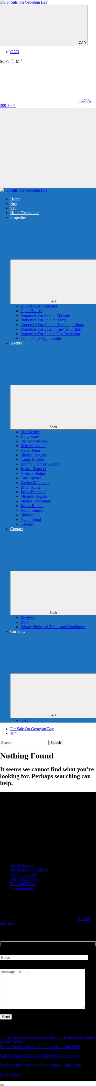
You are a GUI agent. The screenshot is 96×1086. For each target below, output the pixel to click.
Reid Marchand (33, 445)
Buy (13, 203)
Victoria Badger (33, 473)
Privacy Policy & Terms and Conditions (52, 627)
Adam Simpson (33, 510)
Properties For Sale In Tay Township (50, 334)
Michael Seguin (33, 455)
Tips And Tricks (23, 884)
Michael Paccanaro (35, 501)
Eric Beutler (30, 432)
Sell (13, 208)
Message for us (12, 966)
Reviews (27, 617)
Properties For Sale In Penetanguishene (52, 324)
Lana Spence (30, 478)
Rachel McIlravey (34, 482)
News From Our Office (29, 870)
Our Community (23, 874)
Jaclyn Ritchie (31, 505)
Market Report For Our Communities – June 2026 (41, 1065)
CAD (82, 43)
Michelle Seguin (33, 496)
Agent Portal (30, 519)
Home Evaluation (24, 213)
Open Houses (31, 311)
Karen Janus (30, 450)
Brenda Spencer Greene (39, 464)
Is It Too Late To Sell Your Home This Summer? (40, 1056)
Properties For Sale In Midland (45, 315)
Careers (26, 524)
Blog (24, 622)
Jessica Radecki (33, 469)
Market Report (22, 865)
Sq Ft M (11, 61)
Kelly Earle (29, 436)
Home (15, 199)
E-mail (5, 952)
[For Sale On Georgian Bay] (24, 2)
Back (53, 301)
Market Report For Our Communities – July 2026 (40, 1046)
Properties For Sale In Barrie (43, 320)
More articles (10, 1074)
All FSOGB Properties (38, 306)
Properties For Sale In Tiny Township (50, 329)
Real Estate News (24, 879)
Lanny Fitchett (32, 459)
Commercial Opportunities (41, 338)
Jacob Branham (33, 492)
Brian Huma (30, 487)
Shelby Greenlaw (34, 441)
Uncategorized (22, 888)
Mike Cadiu (30, 515)
